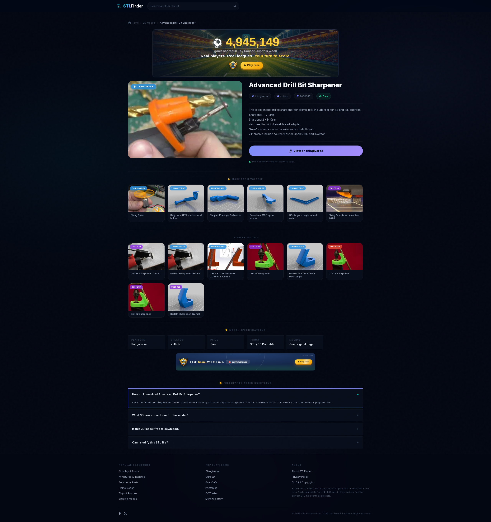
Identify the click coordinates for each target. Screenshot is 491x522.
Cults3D (210, 476)
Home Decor (126, 487)
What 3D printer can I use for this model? (160, 415)
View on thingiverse (308, 151)
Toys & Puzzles (128, 493)
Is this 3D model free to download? (155, 428)
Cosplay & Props (129, 471)
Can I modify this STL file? (150, 442)
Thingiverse (212, 471)
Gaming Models (128, 498)
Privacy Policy (300, 476)
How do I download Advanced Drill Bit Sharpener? (166, 394)
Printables (211, 487)
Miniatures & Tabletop (132, 476)
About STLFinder (302, 471)
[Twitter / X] (125, 513)
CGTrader (211, 493)
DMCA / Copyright (302, 482)
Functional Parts (128, 482)
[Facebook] (120, 513)
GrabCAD (211, 482)
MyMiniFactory (214, 498)
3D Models (149, 22)
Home (135, 22)
